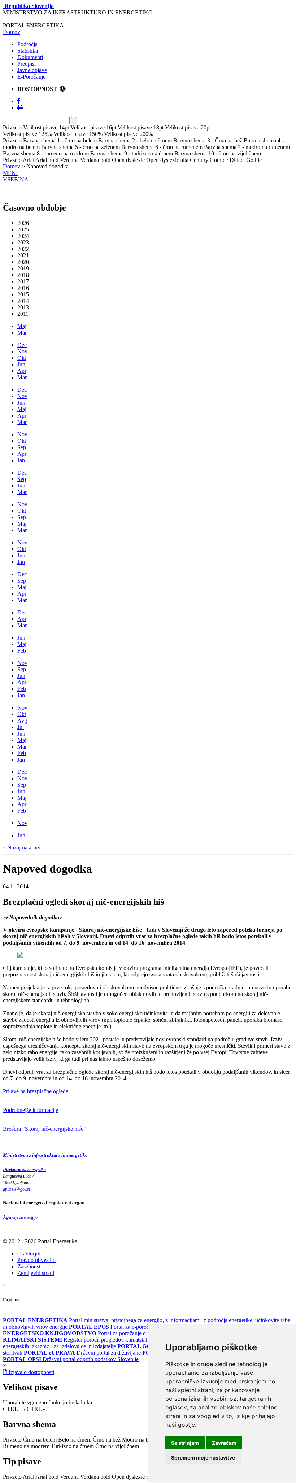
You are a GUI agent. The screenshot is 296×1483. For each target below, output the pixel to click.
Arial (28, 1477)
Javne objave (32, 70)
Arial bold (46, 1477)
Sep (21, 447)
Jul (20, 727)
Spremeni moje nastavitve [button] (203, 1458)
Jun (21, 364)
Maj (21, 326)
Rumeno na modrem (26, 1446)
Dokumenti (30, 57)
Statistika (27, 51)
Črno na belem (40, 1439)
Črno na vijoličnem (117, 1446)
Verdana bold (95, 1477)
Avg (22, 721)
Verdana (69, 1477)
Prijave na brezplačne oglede (35, 1091)
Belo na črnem (74, 1439)
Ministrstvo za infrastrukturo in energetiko (45, 1155)
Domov (11, 32)
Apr (21, 371)
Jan (21, 460)
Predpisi (26, 64)
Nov (22, 351)
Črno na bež (107, 1439)
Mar (22, 333)
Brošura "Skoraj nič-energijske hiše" (44, 1129)
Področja (27, 44)
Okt (21, 358)
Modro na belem (141, 1439)
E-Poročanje (31, 77)
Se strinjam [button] (185, 1443)
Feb (21, 651)
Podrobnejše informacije (30, 1110)
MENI (10, 173)
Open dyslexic (128, 1477)
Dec (22, 345)
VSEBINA (16, 179)
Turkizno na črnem (72, 1446)
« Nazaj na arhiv (21, 847)
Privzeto (12, 1439)
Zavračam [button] (224, 1443)
